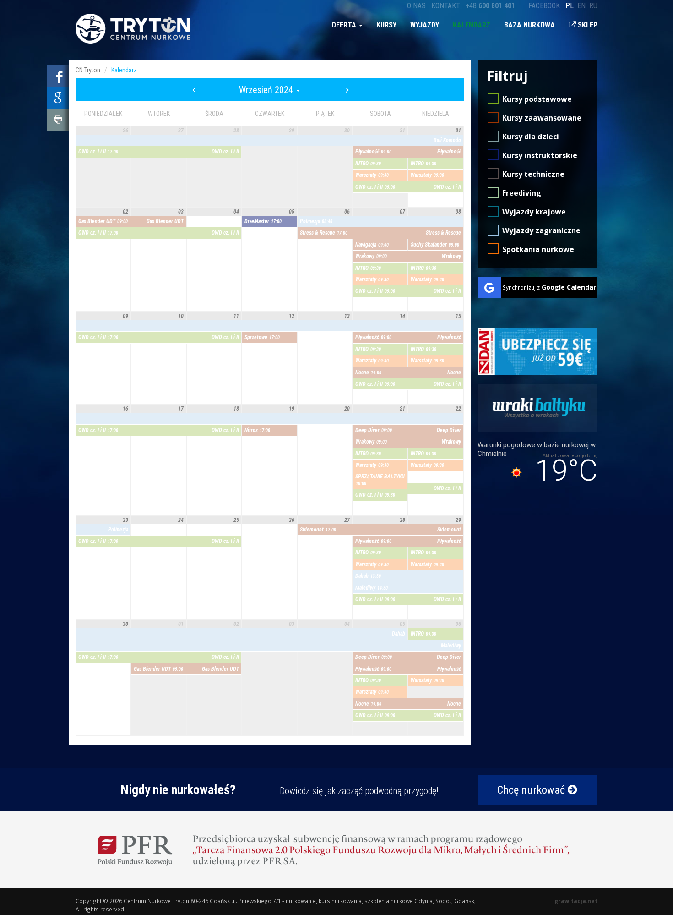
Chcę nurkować (532, 790)
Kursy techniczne (533, 174)
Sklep (586, 25)
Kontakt (445, 5)
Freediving (521, 193)
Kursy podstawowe (537, 99)
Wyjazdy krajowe (534, 212)
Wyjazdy (424, 25)
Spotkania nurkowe (538, 249)
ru (593, 5)
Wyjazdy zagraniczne (541, 230)
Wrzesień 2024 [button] (267, 89)
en (581, 5)
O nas (416, 5)
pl (569, 5)
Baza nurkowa (529, 25)
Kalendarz (471, 25)
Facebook (544, 5)
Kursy (386, 25)
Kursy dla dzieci (530, 136)
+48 (490, 5)
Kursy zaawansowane (541, 118)
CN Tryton (88, 70)
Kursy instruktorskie (539, 155)
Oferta (344, 25)
